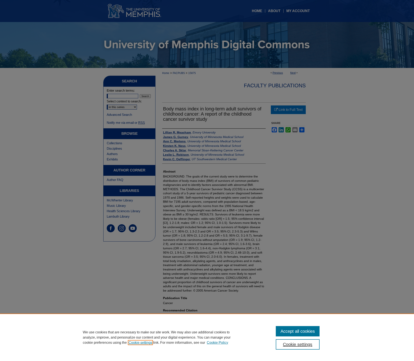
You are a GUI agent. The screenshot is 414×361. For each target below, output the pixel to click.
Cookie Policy (217, 342)
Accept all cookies (298, 331)
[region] (207, 337)
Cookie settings (140, 342)
